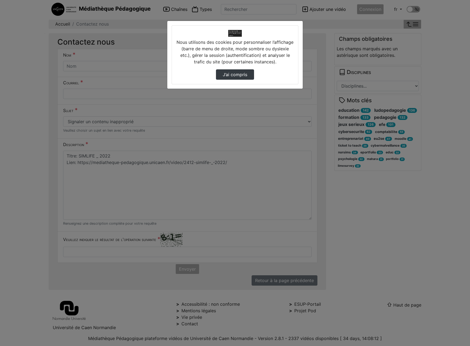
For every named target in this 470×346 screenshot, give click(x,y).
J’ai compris (235, 74)
